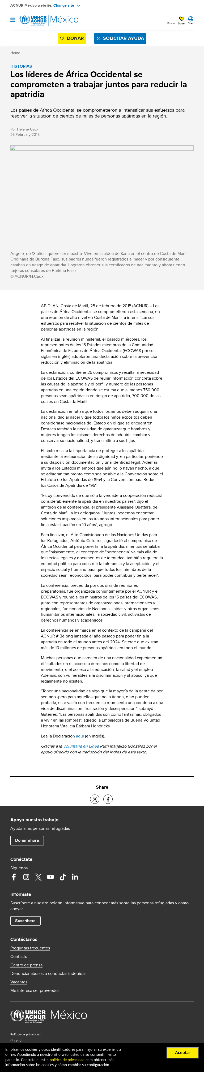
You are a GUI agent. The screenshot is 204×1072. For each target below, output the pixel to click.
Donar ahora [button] (27, 840)
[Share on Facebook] (108, 799)
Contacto (18, 957)
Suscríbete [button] (25, 921)
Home (15, 52)
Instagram (26, 877)
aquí (80, 736)
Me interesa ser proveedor (34, 990)
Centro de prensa (26, 965)
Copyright (17, 1040)
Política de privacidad (25, 1034)
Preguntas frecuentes (30, 948)
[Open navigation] (12, 20)
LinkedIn (74, 877)
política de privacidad (67, 1060)
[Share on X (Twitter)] (94, 799)
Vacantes (18, 982)
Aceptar (182, 1053)
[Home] (37, 20)
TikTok (62, 877)
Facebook (13, 877)
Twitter (38, 877)
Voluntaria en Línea (81, 746)
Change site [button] (63, 5)
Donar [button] (181, 23)
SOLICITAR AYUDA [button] (123, 38)
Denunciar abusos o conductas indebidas (48, 973)
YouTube (50, 877)
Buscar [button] (171, 23)
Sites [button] (191, 23)
